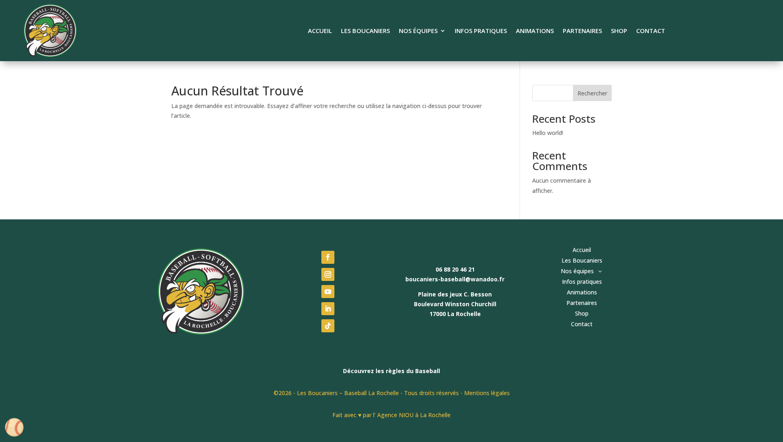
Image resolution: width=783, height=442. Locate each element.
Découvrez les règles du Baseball (391, 371)
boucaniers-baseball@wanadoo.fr (454, 279)
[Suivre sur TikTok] (327, 325)
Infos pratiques (481, 31)
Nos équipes (418, 31)
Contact (650, 31)
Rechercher (592, 93)
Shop (619, 31)
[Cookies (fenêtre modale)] (14, 428)
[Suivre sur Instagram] (327, 274)
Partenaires (582, 31)
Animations (535, 31)
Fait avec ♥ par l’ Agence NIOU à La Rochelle (391, 415)
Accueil (320, 31)
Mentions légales (487, 393)
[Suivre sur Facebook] (327, 257)
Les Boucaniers (365, 31)
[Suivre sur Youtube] (327, 291)
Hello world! (547, 133)
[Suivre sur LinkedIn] (327, 308)
